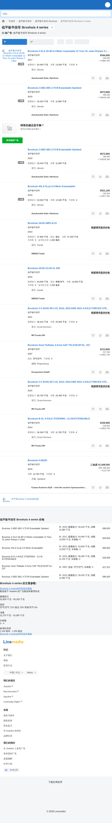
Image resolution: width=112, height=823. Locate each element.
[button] (107, 4)
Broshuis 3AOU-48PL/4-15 (42, 223)
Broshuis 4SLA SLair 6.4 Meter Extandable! (51, 186)
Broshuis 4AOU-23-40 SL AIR (44, 268)
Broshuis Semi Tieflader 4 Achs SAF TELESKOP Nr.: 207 (59, 345)
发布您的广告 (12, 140)
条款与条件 (9, 715)
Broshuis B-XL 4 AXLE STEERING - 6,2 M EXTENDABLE (59, 418)
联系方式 (8, 665)
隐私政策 (8, 720)
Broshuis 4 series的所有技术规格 (16, 588)
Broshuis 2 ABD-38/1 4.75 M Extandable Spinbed (54, 88)
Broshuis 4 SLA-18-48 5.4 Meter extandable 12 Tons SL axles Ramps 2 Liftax (70, 51)
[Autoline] (3, 21)
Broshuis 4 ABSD (37, 460)
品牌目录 (8, 736)
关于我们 (8, 655)
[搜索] (108, 14)
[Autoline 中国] (19, 4)
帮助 (6, 660)
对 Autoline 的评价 (12, 730)
